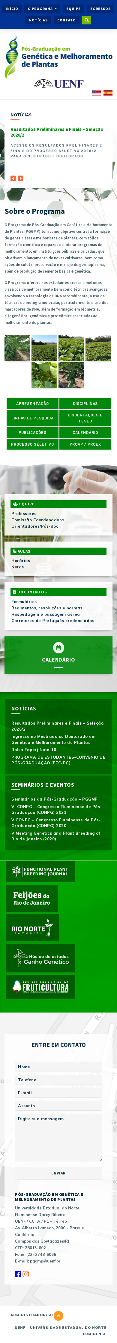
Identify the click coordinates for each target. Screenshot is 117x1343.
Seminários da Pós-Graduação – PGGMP (54, 799)
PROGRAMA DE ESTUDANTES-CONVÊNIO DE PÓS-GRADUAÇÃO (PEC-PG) (58, 760)
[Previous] (13, 176)
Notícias (38, 20)
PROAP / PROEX (85, 444)
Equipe (73, 8)
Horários (20, 560)
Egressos (100, 8)
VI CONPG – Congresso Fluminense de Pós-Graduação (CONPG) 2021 (56, 809)
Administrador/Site (33, 1315)
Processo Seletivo (32, 444)
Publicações (32, 432)
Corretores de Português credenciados (52, 620)
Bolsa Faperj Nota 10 (33, 749)
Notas (17, 566)
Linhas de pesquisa (32, 418)
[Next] (20, 176)
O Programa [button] (41, 8)
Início (12, 8)
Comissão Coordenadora (37, 519)
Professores (24, 513)
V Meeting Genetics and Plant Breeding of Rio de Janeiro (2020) (55, 836)
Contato (66, 20)
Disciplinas (85, 403)
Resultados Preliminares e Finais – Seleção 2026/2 (57, 132)
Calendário (85, 432)
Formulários (24, 601)
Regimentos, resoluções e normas (46, 607)
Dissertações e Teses (85, 417)
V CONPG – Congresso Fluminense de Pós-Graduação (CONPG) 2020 (55, 822)
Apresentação (32, 403)
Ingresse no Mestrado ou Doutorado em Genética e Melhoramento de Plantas (53, 739)
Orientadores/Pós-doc (34, 526)
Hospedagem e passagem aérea (45, 614)
